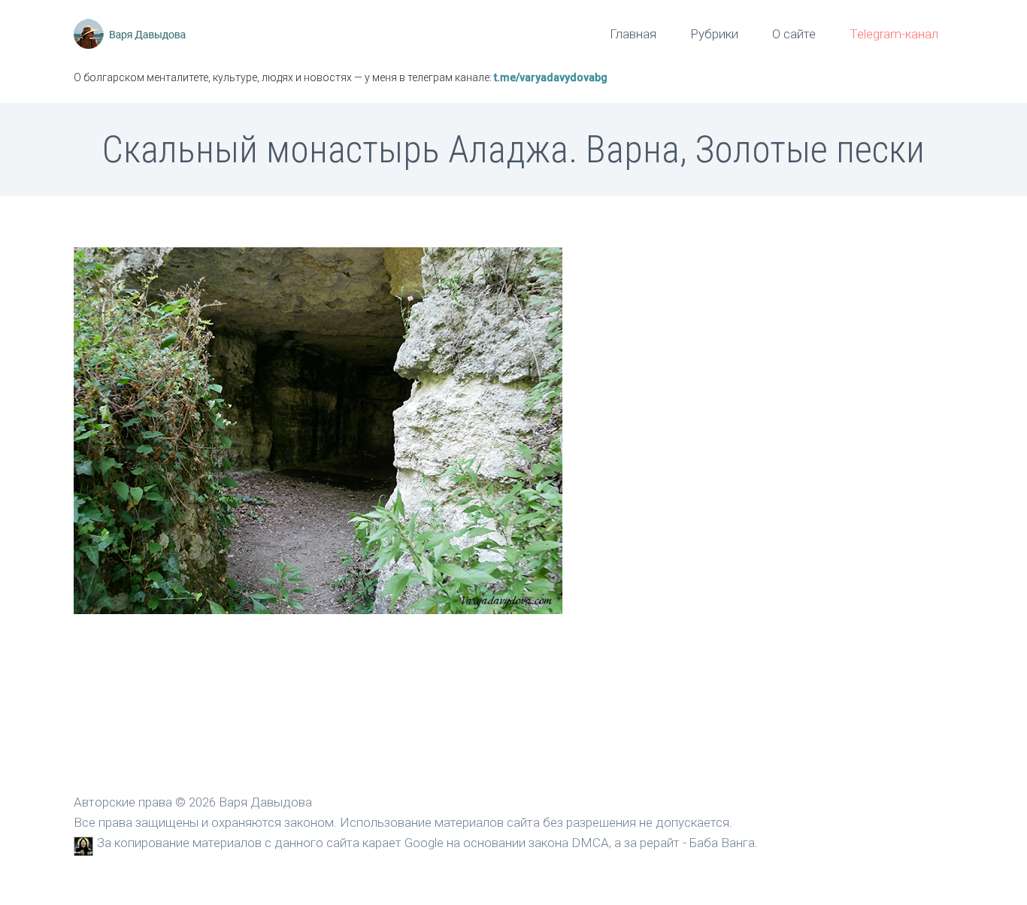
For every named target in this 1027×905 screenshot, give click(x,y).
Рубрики (714, 33)
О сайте (794, 33)
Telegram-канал (894, 33)
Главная (633, 33)
